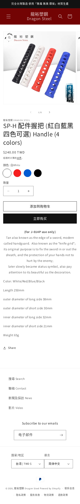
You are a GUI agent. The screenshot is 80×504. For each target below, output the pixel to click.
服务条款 (35, 495)
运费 (19, 158)
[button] (8, 16)
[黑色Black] (38, 173)
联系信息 (70, 488)
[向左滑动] (30, 112)
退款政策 (63, 495)
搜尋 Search (17, 379)
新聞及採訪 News (20, 398)
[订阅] (61, 435)
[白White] (7, 173)
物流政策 (49, 495)
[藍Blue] (27, 173)
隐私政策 (21, 495)
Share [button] (12, 348)
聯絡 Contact (17, 388)
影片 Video (16, 408)
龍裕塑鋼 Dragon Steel (26, 488)
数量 (6, 182)
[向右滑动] (49, 112)
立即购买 (40, 219)
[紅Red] (17, 173)
